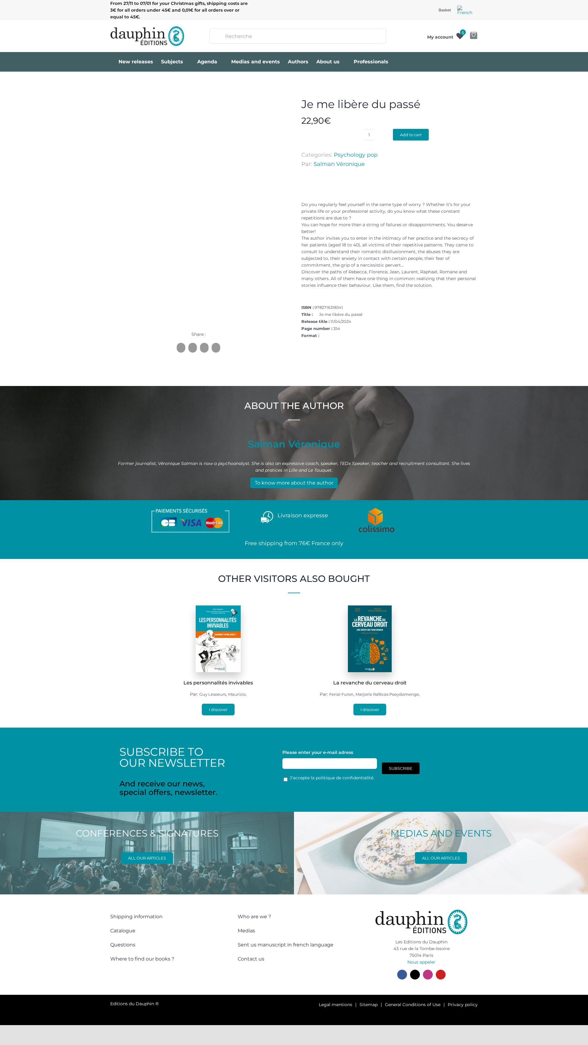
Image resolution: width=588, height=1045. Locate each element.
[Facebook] (181, 347)
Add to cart (411, 134)
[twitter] (415, 974)
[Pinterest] (204, 347)
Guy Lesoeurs (212, 694)
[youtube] (441, 974)
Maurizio (237, 694)
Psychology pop (356, 155)
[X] (192, 347)
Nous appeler (421, 962)
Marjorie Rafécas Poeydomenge (387, 694)
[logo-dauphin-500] (147, 28)
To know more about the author (294, 483)
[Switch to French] (464, 10)
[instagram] (428, 974)
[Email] (216, 347)
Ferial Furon (341, 694)
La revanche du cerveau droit (370, 683)
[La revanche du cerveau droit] (370, 609)
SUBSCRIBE (401, 768)
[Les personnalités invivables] (218, 609)
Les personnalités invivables (218, 683)
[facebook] (402, 974)
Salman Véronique (339, 164)
